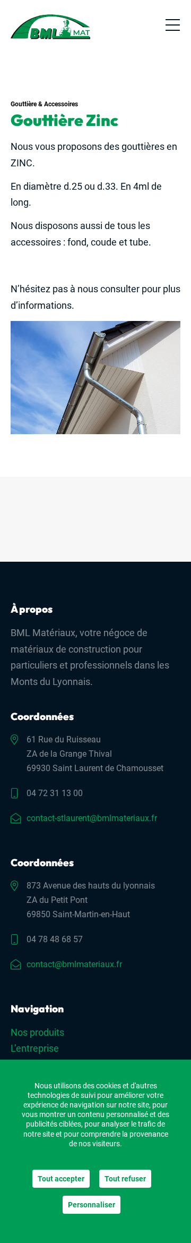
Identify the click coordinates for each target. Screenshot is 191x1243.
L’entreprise (35, 1048)
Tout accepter (61, 1178)
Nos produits (37, 1032)
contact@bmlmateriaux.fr (74, 964)
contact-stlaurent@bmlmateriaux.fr (92, 818)
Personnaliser (91, 1204)
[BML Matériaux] (50, 27)
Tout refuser (125, 1178)
